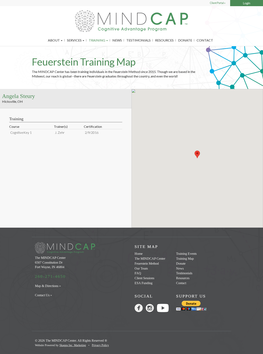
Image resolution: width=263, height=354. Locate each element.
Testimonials (138, 40)
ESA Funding (143, 283)
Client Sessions (144, 278)
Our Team (141, 268)
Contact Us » (43, 295)
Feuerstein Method (147, 263)
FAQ (138, 273)
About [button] (54, 40)
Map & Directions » (48, 286)
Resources (164, 40)
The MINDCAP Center (150, 258)
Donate (185, 40)
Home (139, 253)
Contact (205, 40)
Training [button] (97, 40)
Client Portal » (217, 3)
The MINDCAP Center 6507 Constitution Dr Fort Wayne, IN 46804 (50, 262)
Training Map (185, 258)
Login (246, 3)
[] (151, 309)
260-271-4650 (50, 276)
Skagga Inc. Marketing (72, 345)
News (117, 40)
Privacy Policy (100, 345)
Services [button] (74, 40)
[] (140, 309)
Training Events (186, 253)
